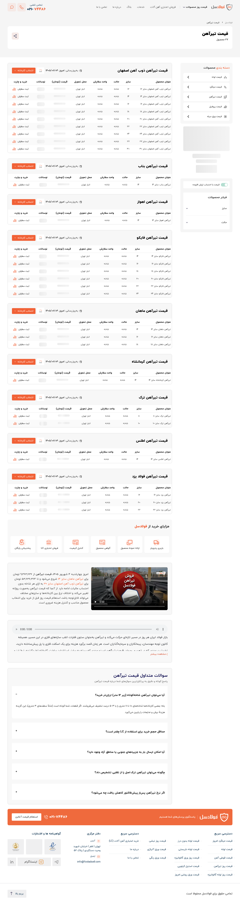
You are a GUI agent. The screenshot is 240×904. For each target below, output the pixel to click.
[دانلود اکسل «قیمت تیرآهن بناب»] (40, 166)
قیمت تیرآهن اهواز (152, 202)
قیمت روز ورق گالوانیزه (186, 858)
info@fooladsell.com (88, 862)
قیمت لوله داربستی (188, 849)
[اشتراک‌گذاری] (15, 36)
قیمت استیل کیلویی (188, 866)
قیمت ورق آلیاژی (156, 849)
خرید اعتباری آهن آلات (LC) (124, 841)
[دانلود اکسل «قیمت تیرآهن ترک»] (40, 397)
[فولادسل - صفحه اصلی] (221, 7)
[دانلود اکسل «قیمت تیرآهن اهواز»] (40, 202)
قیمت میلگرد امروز (222, 841)
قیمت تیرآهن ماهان (152, 310)
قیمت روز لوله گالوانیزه (220, 874)
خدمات (140, 7)
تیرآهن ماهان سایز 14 (70, 579)
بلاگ (129, 7)
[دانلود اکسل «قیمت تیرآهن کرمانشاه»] (40, 361)
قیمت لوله (226, 849)
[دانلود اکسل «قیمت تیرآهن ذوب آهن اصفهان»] (40, 70)
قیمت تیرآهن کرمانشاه (150, 361)
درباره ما (117, 7)
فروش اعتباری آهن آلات (163, 7)
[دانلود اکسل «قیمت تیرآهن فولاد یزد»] (40, 476)
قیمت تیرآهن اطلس (152, 440)
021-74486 (58, 817)
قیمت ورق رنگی (157, 858)
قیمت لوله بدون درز (188, 841)
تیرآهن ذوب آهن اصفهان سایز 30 (63, 584)
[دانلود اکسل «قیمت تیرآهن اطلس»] (40, 440)
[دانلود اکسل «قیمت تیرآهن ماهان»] (40, 311)
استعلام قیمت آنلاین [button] (26, 817)
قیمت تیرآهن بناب (153, 166)
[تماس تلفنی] (21, 7)
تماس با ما (101, 7)
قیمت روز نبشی (157, 841)
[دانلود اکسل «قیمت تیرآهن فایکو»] (40, 237)
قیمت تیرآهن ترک (153, 397)
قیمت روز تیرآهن (223, 866)
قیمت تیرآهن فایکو (152, 237)
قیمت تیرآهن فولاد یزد (150, 476)
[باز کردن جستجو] (12, 7)
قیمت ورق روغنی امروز (187, 874)
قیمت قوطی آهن (223, 858)
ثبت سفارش (23, 89)
